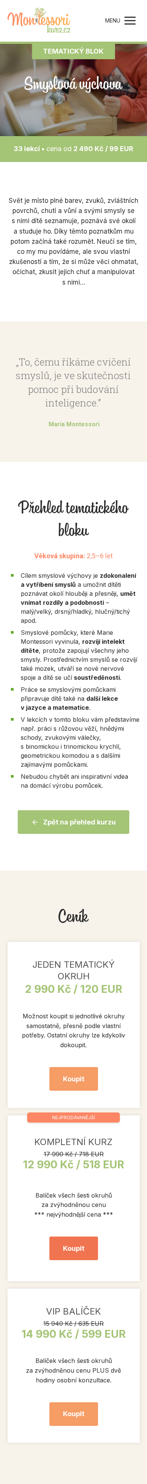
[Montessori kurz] (39, 20)
